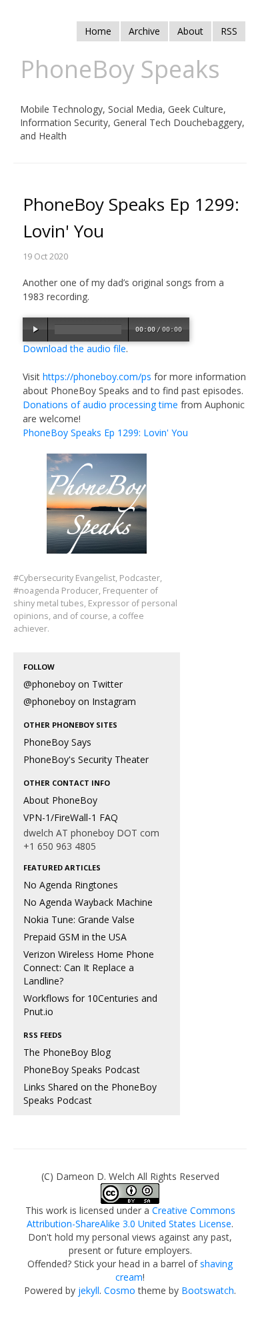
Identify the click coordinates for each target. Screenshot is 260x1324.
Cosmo (119, 1290)
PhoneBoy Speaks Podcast (81, 1069)
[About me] (97, 512)
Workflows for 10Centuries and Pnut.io (90, 1005)
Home (98, 31)
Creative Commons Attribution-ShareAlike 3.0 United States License (131, 1217)
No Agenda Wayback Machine (88, 902)
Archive (144, 31)
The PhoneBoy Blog (67, 1052)
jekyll (88, 1290)
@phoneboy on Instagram (79, 701)
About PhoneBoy (60, 800)
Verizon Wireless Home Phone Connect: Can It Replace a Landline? (88, 967)
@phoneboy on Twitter (73, 684)
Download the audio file (74, 348)
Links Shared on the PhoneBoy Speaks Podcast (90, 1094)
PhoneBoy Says (57, 742)
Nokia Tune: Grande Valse (79, 919)
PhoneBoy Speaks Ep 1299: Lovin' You (105, 432)
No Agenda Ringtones (70, 884)
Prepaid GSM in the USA (75, 936)
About (190, 31)
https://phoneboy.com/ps (97, 376)
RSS (229, 31)
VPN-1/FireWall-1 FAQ (70, 817)
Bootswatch (207, 1290)
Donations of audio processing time (100, 404)
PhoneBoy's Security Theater (86, 759)
